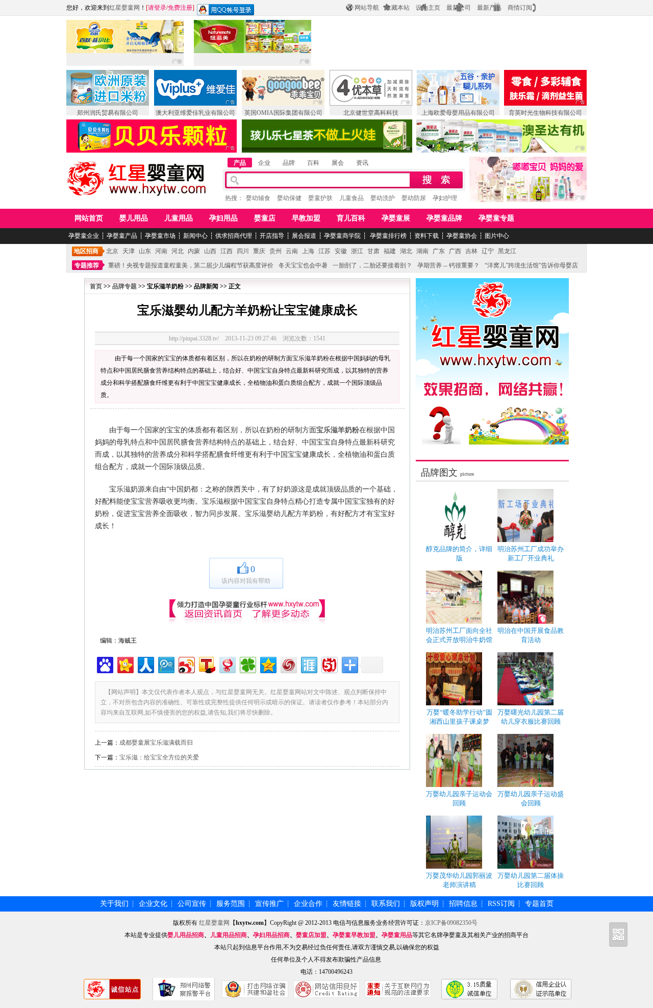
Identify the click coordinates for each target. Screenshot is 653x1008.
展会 (338, 162)
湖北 (406, 251)
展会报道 (304, 235)
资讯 (362, 162)
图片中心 (497, 235)
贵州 (275, 251)
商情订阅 (520, 7)
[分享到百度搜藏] (104, 663)
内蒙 (194, 251)
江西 (226, 251)
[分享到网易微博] (226, 663)
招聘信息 (463, 903)
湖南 (422, 251)
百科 (313, 162)
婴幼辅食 (258, 198)
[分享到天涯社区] (308, 663)
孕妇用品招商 (271, 935)
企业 (264, 162)
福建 (390, 251)
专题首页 (539, 903)
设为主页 (428, 7)
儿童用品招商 (228, 935)
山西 (210, 251)
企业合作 (308, 903)
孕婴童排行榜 (387, 235)
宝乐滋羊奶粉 (337, 430)
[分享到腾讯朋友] (247, 663)
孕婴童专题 (496, 218)
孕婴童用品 (397, 935)
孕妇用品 (223, 218)
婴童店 (264, 218)
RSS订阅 (501, 903)
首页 (96, 286)
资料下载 (426, 235)
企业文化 (153, 903)
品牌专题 (124, 286)
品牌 (289, 162)
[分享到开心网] (124, 663)
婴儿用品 (133, 218)
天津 (128, 251)
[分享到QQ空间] (267, 663)
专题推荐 (86, 265)
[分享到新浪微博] (186, 663)
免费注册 (180, 7)
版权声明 (424, 903)
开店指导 (272, 235)
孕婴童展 (396, 218)
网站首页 (88, 218)
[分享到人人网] (145, 663)
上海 (308, 251)
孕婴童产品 (122, 235)
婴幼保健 (289, 198)
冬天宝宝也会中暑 (303, 265)
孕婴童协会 (461, 235)
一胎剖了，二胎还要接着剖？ (372, 265)
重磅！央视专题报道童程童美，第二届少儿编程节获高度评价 (190, 265)
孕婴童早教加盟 (354, 935)
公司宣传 (192, 903)
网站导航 (367, 7)
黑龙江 (507, 251)
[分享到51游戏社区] (328, 663)
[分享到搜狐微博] (206, 663)
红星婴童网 (124, 7)
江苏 (324, 251)
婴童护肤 (320, 198)
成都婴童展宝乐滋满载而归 (156, 742)
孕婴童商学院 (342, 235)
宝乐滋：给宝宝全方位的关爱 (159, 757)
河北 (177, 251)
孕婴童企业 (83, 235)
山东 (145, 251)
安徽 (341, 251)
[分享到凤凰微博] (288, 663)
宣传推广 (269, 903)
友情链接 (347, 903)
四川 (243, 251)
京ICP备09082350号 (451, 922)
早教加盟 (306, 218)
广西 (455, 251)
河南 (161, 251)
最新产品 (489, 7)
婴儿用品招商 (185, 935)
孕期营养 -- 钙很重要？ (448, 265)
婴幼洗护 (382, 198)
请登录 (157, 7)
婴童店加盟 (311, 935)
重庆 (259, 251)
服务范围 (230, 903)
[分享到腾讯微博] (165, 663)
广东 (439, 251)
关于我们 (114, 903)
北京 (112, 251)
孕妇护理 (445, 198)
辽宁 (488, 251)
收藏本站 (397, 7)
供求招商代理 (233, 235)
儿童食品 (351, 198)
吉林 (471, 251)
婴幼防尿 (413, 198)
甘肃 (373, 251)
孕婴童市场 (160, 235)
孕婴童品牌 (444, 218)
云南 (292, 251)
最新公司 (458, 7)
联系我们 (385, 903)
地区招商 (86, 251)
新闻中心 (195, 235)
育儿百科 (351, 218)
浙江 (357, 251)
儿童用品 (178, 218)
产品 (240, 162)
